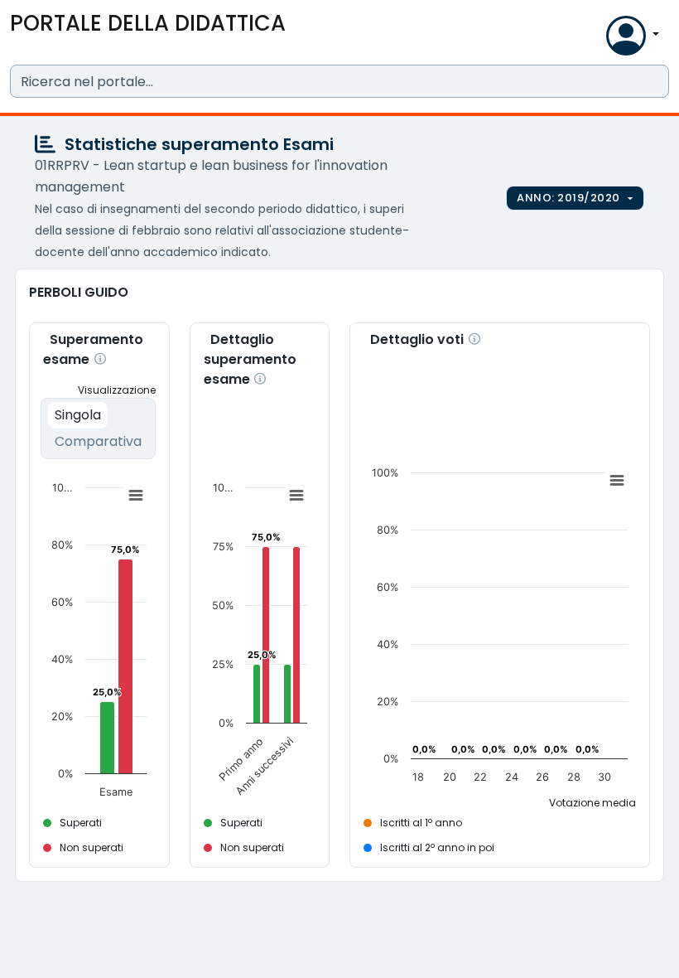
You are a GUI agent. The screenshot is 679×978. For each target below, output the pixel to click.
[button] (589, 39)
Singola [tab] (78, 414)
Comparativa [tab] (98, 441)
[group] (575, 198)
